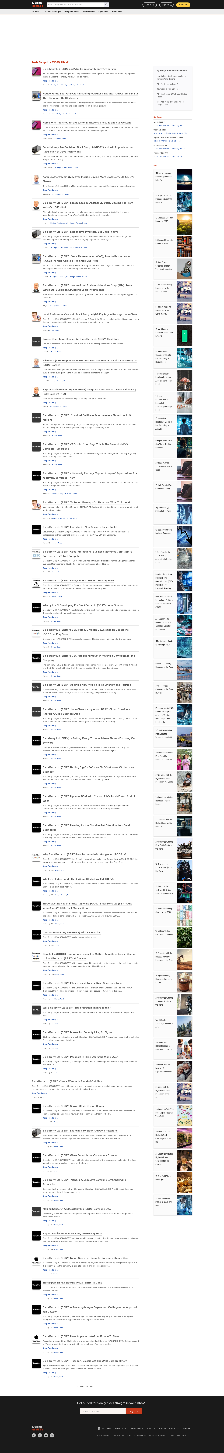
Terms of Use (118, 1435)
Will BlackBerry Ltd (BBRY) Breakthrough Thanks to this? (77, 1008)
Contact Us (174, 1428)
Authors (162, 1428)
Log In (148, 4)
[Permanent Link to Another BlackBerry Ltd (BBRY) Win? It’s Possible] (36, 934)
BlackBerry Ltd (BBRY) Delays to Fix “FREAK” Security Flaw (78, 580)
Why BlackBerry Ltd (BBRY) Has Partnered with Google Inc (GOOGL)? (84, 854)
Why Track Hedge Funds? (167, 84)
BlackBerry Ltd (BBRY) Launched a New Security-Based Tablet (80, 527)
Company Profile (178, 125)
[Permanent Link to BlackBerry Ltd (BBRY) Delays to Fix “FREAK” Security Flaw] (36, 582)
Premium (183, 4)
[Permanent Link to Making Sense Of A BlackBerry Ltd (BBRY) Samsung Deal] (36, 1211)
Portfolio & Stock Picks (178, 133)
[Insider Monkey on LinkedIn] (53, 1435)
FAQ (129, 1435)
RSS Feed (106, 1428)
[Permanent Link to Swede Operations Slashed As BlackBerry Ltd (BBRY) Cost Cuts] (36, 341)
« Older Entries (85, 1386)
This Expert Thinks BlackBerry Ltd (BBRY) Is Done (72, 1283)
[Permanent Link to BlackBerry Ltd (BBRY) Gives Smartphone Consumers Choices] (36, 1157)
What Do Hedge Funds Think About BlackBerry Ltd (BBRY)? (78, 879)
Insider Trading (52, 11)
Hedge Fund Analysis (60, 85)
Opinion (102, 11)
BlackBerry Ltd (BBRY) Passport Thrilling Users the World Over (80, 1057)
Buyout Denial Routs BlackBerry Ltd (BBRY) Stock (72, 1233)
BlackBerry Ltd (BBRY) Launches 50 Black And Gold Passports (80, 1131)
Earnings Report (59, 494)
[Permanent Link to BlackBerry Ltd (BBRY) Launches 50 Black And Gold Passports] (36, 1133)
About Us (151, 1428)
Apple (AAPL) (159, 122)
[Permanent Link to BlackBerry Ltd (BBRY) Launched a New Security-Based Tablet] (36, 529)
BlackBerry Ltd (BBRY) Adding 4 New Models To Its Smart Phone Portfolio (87, 685)
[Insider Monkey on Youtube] (47, 1435)
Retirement (88, 11)
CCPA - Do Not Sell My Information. (149, 1435)
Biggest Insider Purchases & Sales (168, 137)
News (85, 85)
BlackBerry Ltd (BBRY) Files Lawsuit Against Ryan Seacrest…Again (82, 983)
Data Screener (175, 140)
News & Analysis (160, 133)
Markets (36, 11)
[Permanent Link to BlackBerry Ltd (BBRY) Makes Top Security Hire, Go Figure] (36, 1034)
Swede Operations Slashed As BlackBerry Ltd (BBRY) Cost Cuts (81, 339)
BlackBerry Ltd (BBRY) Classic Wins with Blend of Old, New (67, 1081)
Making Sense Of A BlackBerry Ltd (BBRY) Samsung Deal (77, 1209)
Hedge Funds (70, 11)
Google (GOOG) (160, 145)
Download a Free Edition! (167, 88)
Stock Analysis (76, 247)
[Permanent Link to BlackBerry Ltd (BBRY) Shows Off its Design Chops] (36, 1108)
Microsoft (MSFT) (160, 152)
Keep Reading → (50, 80)
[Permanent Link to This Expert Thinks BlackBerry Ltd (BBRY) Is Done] (36, 1285)
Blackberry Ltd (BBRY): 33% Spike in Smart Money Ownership (80, 69)
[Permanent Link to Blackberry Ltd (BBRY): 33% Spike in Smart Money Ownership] (36, 71)
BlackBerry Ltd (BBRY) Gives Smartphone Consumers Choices (80, 1155)
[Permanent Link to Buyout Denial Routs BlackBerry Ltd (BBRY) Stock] (36, 1235)
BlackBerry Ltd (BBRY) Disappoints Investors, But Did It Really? (80, 232)
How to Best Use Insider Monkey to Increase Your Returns (172, 77)
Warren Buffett (159, 129)
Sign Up (165, 4)
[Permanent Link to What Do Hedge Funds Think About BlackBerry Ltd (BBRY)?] (36, 881)
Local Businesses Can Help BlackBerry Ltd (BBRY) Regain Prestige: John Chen (90, 314)
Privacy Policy (103, 1435)
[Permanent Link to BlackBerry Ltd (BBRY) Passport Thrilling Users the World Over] (36, 1059)
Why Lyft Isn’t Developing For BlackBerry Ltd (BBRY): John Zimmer (83, 605)
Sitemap (186, 1428)
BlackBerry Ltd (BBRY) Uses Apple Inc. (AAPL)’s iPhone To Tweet (81, 1336)
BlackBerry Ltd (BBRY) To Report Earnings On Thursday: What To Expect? (86, 502)
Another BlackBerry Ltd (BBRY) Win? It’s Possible (72, 932)
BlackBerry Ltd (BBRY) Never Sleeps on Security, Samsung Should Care (85, 1258)
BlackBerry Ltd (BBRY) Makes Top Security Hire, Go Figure (78, 1032)
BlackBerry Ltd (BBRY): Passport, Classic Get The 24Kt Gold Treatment (85, 1361)
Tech (77, 114)
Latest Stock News (161, 125)
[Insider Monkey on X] (41, 1435)
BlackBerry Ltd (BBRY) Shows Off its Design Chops (73, 1106)
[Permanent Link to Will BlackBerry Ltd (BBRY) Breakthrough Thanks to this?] (36, 1010)
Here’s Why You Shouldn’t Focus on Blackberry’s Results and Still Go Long (87, 123)
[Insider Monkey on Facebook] (35, 1435)
